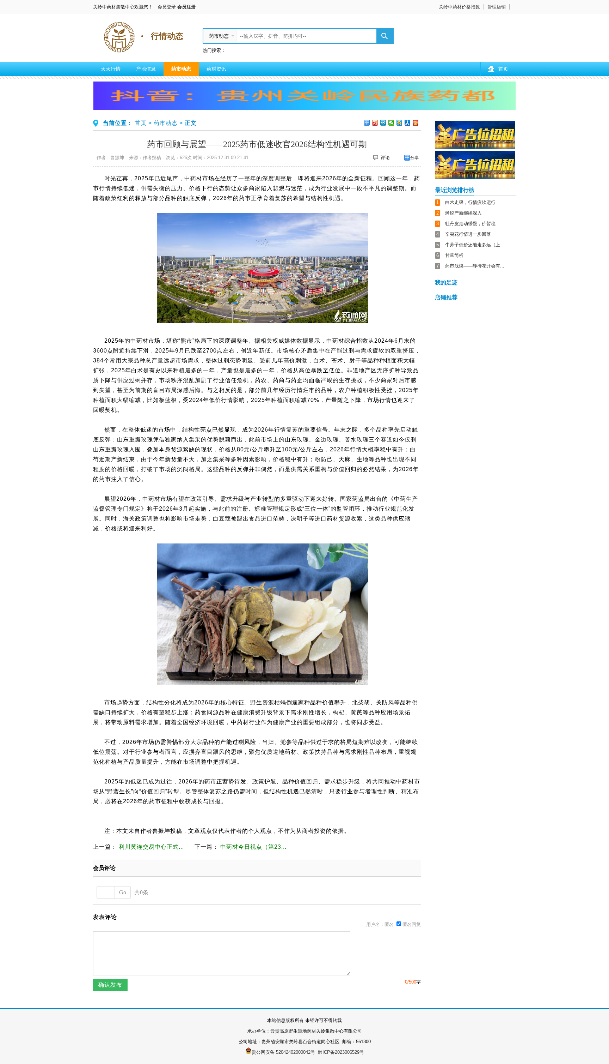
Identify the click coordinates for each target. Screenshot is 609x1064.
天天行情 (111, 69)
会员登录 (167, 7)
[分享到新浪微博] (375, 123)
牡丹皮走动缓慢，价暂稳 (470, 223)
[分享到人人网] (408, 123)
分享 (414, 157)
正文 (191, 123)
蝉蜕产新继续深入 (463, 213)
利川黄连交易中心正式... (151, 847)
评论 (385, 157)
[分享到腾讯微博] (383, 123)
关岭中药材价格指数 (459, 7)
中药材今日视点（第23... (253, 847)
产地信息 (146, 69)
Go (122, 892)
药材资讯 (216, 69)
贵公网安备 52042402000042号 (283, 1052)
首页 (503, 69)
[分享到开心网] (416, 123)
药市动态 (181, 69)
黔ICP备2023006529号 (341, 1052)
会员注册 (186, 7)
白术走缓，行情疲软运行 (470, 202)
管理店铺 (496, 7)
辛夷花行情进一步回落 (468, 234)
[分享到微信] (391, 123)
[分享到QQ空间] (399, 123)
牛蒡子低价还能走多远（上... (474, 244)
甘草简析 (454, 255)
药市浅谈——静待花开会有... (474, 266)
